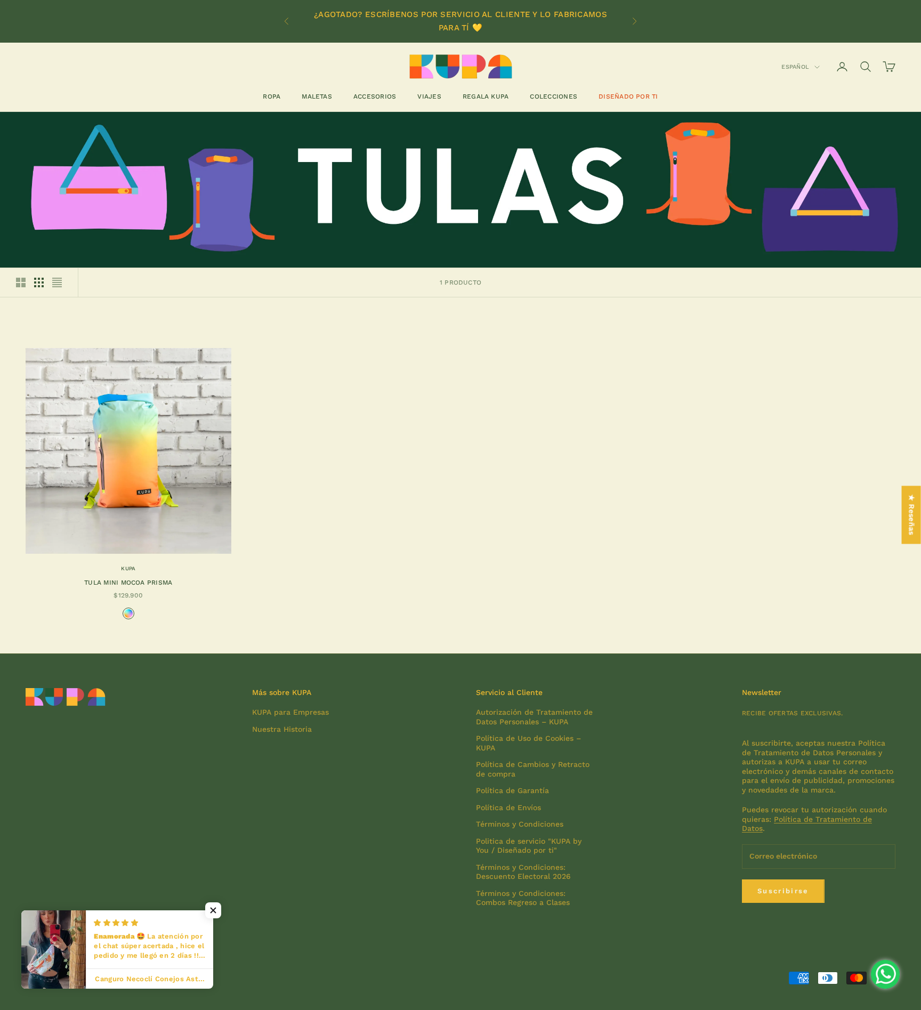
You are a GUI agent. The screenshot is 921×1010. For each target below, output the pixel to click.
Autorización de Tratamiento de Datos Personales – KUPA (534, 717)
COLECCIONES (553, 96)
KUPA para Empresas (290, 712)
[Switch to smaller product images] (39, 282)
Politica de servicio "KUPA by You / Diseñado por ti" (528, 846)
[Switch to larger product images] (21, 282)
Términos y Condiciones (519, 824)
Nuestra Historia (282, 729)
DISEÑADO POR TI (628, 96)
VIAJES (429, 96)
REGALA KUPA (486, 96)
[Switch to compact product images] (57, 282)
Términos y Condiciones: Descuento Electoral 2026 (523, 872)
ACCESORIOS (374, 96)
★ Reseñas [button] (912, 514)
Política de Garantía (512, 790)
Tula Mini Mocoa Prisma (128, 582)
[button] (213, 910)
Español (795, 66)
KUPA (128, 568)
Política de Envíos (508, 807)
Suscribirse (783, 891)
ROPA (271, 96)
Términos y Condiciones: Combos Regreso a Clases (523, 898)
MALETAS (317, 96)
